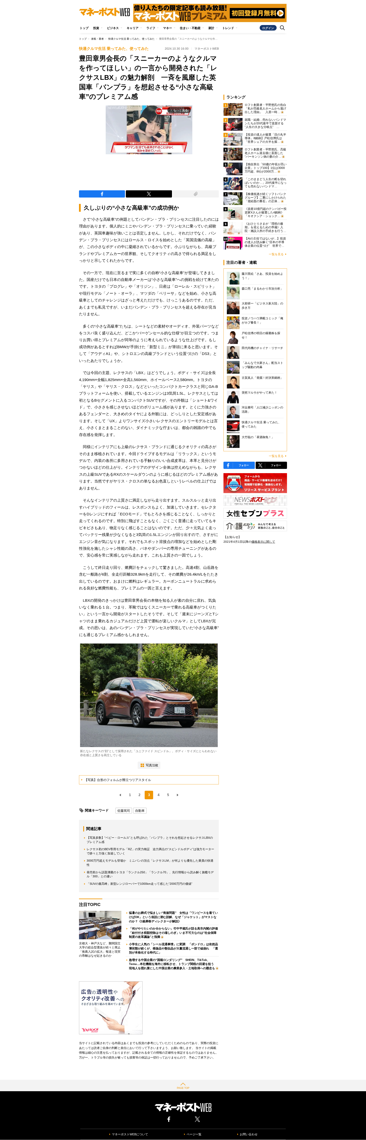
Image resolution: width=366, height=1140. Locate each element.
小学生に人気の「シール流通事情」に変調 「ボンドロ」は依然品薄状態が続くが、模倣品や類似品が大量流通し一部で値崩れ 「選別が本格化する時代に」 (173, 948)
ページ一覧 (194, 1134)
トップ (84, 28)
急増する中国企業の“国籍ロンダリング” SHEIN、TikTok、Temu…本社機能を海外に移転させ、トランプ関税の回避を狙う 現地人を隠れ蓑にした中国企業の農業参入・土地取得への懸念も (173, 964)
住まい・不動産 (190, 28)
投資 (96, 28)
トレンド (228, 28)
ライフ (150, 28)
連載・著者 (97, 38)
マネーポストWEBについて (130, 1134)
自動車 (140, 810)
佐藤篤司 (123, 810)
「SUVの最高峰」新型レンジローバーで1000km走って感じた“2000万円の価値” (139, 883)
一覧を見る (276, 254)
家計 (211, 28)
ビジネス (113, 28)
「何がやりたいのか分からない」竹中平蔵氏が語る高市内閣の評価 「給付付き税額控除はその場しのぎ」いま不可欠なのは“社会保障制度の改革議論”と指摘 (175, 932)
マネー (167, 28)
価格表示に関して (263, 541)
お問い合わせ (249, 1134)
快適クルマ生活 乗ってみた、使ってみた (131, 38)
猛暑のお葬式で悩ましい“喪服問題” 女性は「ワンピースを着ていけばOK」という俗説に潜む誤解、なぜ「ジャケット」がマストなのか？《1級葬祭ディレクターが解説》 (173, 917)
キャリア (133, 28)
